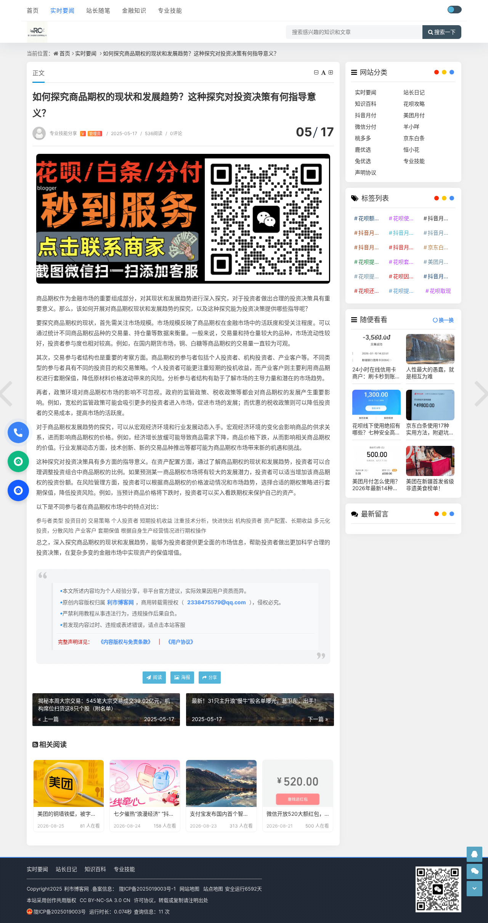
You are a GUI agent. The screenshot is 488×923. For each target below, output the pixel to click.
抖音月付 (365, 115)
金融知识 (134, 10)
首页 (33, 10)
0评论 (173, 133)
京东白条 (414, 138)
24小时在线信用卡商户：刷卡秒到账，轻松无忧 (376, 373)
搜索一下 (445, 32)
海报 (185, 677)
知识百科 (365, 103)
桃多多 (363, 138)
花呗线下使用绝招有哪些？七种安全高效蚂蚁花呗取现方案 (376, 429)
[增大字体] (331, 72)
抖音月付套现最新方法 (406, 247)
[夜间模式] (454, 9)
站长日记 (414, 92)
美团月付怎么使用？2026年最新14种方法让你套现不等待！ (376, 485)
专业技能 (170, 10)
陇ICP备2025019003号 (60, 911)
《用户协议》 (181, 642)
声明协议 (365, 172)
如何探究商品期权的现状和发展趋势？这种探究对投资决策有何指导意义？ (191, 53)
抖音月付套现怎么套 (371, 232)
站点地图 (213, 889)
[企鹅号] (474, 854)
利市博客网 (120, 602)
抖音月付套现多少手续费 (406, 232)
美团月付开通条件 (441, 261)
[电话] (18, 432)
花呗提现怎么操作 (371, 276)
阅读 (157, 677)
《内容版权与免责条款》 (125, 642)
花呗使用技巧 (406, 218)
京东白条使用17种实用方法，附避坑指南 (430, 429)
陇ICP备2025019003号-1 (147, 889)
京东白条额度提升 (441, 247)
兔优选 (363, 161)
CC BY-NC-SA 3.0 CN (105, 900)
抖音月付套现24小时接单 (441, 218)
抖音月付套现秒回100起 (441, 276)
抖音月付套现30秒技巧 (371, 247)
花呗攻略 (414, 103)
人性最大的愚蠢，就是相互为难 (430, 372)
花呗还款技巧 (371, 290)
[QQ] (18, 490)
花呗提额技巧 (371, 261)
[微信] (18, 461)
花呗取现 (440, 290)
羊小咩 (411, 126)
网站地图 (189, 889)
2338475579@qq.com (216, 602)
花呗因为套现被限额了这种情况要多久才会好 (406, 276)
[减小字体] (316, 72)
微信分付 (365, 126)
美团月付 (414, 115)
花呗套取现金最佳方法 (406, 261)
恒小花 (411, 149)
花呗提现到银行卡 (406, 290)
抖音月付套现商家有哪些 (441, 232)
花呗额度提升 (371, 218)
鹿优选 (363, 149)
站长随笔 (98, 10)
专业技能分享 (75, 133)
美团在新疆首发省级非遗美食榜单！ (430, 484)
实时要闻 (62, 10)
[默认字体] (324, 72)
